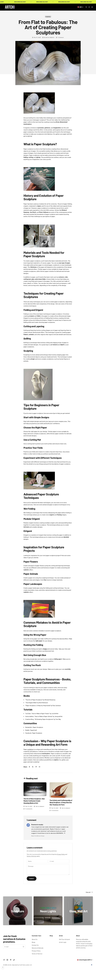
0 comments (28, 808)
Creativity (48, 16)
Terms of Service (31, 856)
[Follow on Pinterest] (11, 960)
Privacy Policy (61, 854)
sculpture (30, 749)
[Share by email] (39, 766)
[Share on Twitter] (32, 766)
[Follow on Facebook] (4, 960)
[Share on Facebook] (29, 766)
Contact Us (35, 945)
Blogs (33, 942)
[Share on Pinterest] (36, 766)
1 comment (61, 37)
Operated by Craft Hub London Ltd (22, 965)
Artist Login (62, 942)
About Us (34, 939)
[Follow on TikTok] (14, 960)
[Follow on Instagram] (7, 960)
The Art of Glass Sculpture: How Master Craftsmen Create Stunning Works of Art (34, 801)
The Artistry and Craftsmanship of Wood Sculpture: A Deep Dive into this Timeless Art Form (61, 802)
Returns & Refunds (37, 948)
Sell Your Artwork (64, 939)
